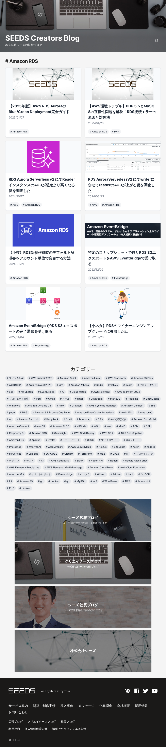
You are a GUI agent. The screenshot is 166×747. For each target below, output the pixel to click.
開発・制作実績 (44, 706)
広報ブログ (16, 721)
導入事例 (66, 706)
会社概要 (123, 706)
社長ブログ (68, 721)
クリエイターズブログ (42, 721)
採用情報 (141, 706)
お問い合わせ (18, 712)
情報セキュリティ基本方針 (69, 728)
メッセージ (86, 706)
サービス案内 (18, 706)
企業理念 (105, 706)
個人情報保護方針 (36, 728)
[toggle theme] (157, 40)
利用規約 (14, 728)
